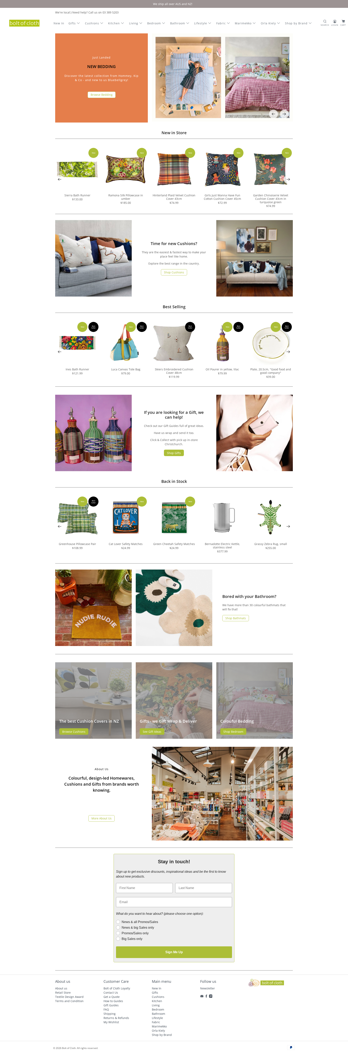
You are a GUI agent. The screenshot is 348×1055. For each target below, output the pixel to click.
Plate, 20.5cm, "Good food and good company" (270, 371)
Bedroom (154, 23)
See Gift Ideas (152, 732)
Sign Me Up (174, 952)
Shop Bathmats (235, 618)
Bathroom (177, 23)
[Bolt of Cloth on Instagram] (210, 997)
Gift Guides (111, 1005)
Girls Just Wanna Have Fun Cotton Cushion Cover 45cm (222, 197)
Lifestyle (200, 23)
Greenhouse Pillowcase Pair (77, 544)
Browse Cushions (73, 732)
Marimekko (243, 23)
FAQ (106, 1009)
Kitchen (114, 23)
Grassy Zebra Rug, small (270, 544)
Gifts (72, 23)
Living (133, 23)
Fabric (221, 23)
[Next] (284, 114)
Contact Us (111, 992)
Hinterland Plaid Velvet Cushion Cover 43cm (174, 197)
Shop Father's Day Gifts (101, 97)
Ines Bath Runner (77, 369)
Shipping (110, 1014)
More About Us (101, 818)
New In (59, 23)
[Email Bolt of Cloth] (202, 997)
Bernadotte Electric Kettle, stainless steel (222, 545)
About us (61, 988)
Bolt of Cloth (69, 1048)
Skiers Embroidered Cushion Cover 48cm (174, 371)
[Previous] (273, 114)
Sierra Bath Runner (77, 195)
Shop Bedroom (233, 732)
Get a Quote (112, 997)
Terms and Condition (69, 1001)
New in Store (174, 132)
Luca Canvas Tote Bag (125, 369)
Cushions (92, 23)
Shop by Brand (296, 23)
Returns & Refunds (116, 1018)
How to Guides (113, 1001)
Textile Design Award (69, 997)
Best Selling (174, 306)
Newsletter (207, 988)
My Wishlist (111, 1022)
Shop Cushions (174, 272)
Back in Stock (174, 481)
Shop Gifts (174, 453)
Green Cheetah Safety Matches (174, 544)
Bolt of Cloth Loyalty (117, 988)
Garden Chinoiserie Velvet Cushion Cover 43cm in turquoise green (270, 198)
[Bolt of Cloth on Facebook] (206, 997)
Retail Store (63, 992)
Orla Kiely (268, 23)
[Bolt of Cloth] (24, 23)
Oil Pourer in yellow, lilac (222, 369)
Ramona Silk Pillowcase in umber (125, 197)
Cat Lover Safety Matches (126, 544)
